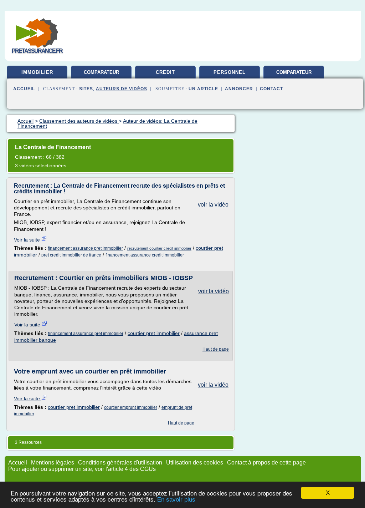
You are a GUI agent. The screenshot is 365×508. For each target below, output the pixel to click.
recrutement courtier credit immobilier (159, 248)
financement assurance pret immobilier (85, 248)
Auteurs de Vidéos (121, 88)
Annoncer (239, 88)
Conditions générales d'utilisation (120, 462)
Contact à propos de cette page (266, 462)
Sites (86, 88)
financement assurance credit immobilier (145, 255)
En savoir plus (176, 499)
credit (165, 72)
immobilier (37, 72)
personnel (230, 72)
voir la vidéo (213, 205)
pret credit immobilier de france (71, 255)
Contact (271, 88)
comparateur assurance (101, 75)
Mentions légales (52, 462)
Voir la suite (27, 240)
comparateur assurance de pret (293, 75)
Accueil (24, 88)
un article (203, 88)
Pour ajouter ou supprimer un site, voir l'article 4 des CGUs (82, 469)
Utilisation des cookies (194, 462)
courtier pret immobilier (154, 333)
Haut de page (215, 349)
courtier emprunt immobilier (130, 407)
